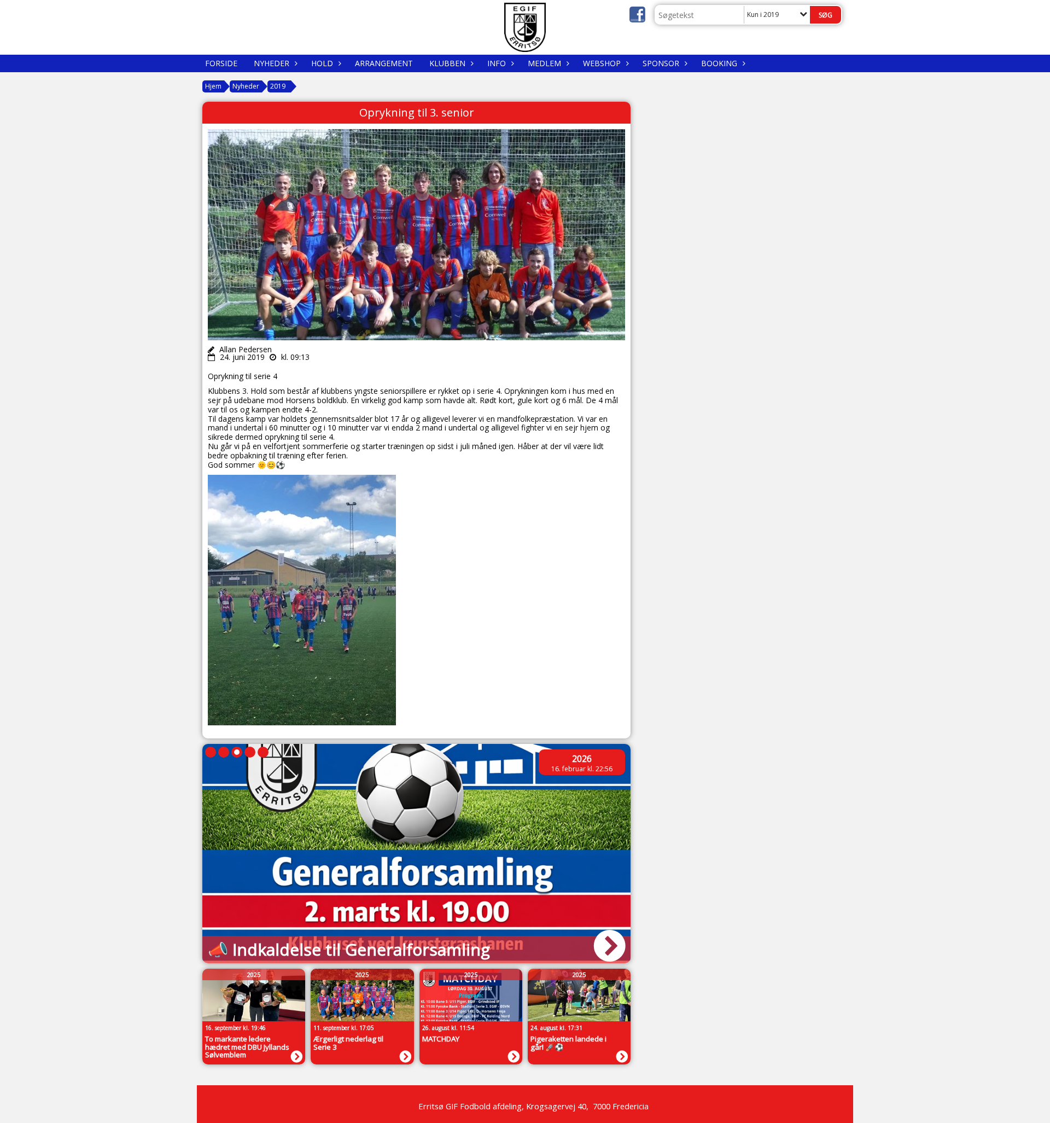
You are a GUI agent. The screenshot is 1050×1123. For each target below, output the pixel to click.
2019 (277, 86)
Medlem (544, 63)
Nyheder (271, 63)
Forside (221, 63)
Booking (719, 63)
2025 (253, 974)
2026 (582, 759)
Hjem (213, 86)
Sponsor (661, 63)
